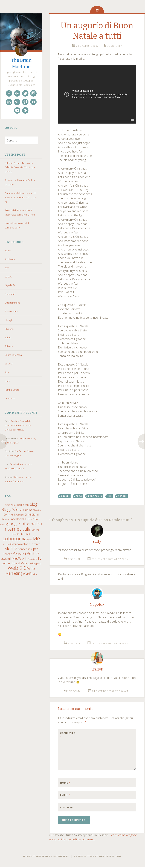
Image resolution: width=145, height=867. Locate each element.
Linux (27, 534)
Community (10, 514)
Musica (11, 548)
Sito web (66, 807)
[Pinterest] (25, 102)
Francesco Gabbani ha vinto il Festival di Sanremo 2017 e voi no (20, 197)
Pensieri (19, 553)
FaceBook (16, 519)
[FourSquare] (25, 110)
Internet (12, 529)
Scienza (9, 346)
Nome (65, 782)
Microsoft (7, 544)
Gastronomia (11, 311)
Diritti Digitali (32, 514)
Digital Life (10, 285)
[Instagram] (33, 93)
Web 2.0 (17, 567)
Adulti (8, 250)
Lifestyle (9, 320)
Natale (122, 496)
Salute (8, 337)
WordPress (30, 574)
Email (65, 795)
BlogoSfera (11, 509)
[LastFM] (17, 102)
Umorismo (10, 398)
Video (25, 563)
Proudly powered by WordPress (46, 856)
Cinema (27, 510)
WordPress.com (110, 856)
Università (16, 563)
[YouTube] (17, 110)
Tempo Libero (12, 389)
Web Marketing (20, 571)
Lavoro (35, 529)
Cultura (8, 276)
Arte (7, 267)
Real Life (9, 328)
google (13, 524)
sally (97, 541)
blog (33, 504)
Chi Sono (11, 127)
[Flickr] (33, 102)
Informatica (31, 524)
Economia (10, 294)
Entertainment (12, 302)
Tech (7, 381)
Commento (67, 735)
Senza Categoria (13, 354)
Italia (26, 528)
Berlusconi (23, 504)
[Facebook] (9, 93)
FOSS (31, 519)
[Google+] (17, 93)
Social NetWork (14, 558)
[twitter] (25, 93)
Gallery (3, 524)
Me (36, 538)
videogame (35, 563)
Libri (22, 534)
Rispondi (74, 559)
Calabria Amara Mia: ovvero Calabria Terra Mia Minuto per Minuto (20, 167)
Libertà (15, 534)
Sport (7, 372)
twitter (6, 563)
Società (9, 363)
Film (25, 519)
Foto (37, 519)
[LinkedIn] (9, 102)
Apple (14, 504)
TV (39, 558)
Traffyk (97, 669)
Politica (33, 553)
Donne (5, 519)
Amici (7, 504)
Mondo (15, 544)
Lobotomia (15, 538)
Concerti (20, 515)
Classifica (37, 510)
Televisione (32, 559)
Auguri (65, 496)
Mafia (29, 539)
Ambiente (10, 259)
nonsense (24, 549)
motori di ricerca (30, 544)
